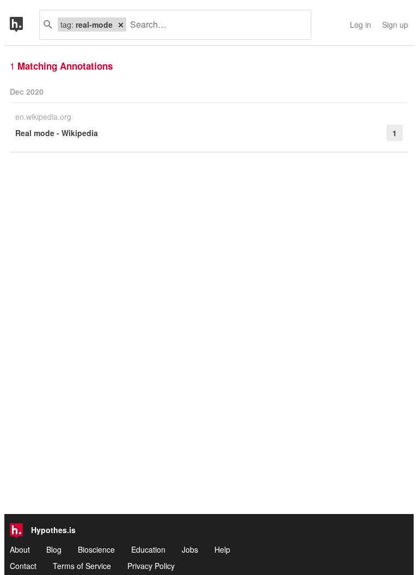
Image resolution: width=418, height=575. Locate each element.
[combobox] (214, 25)
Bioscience (96, 549)
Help (222, 549)
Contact (23, 565)
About (20, 549)
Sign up (395, 24)
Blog (54, 549)
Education (148, 549)
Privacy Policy (151, 565)
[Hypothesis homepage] (24, 25)
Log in (360, 24)
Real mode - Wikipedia (56, 132)
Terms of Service (82, 565)
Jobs (190, 549)
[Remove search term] (120, 24)
